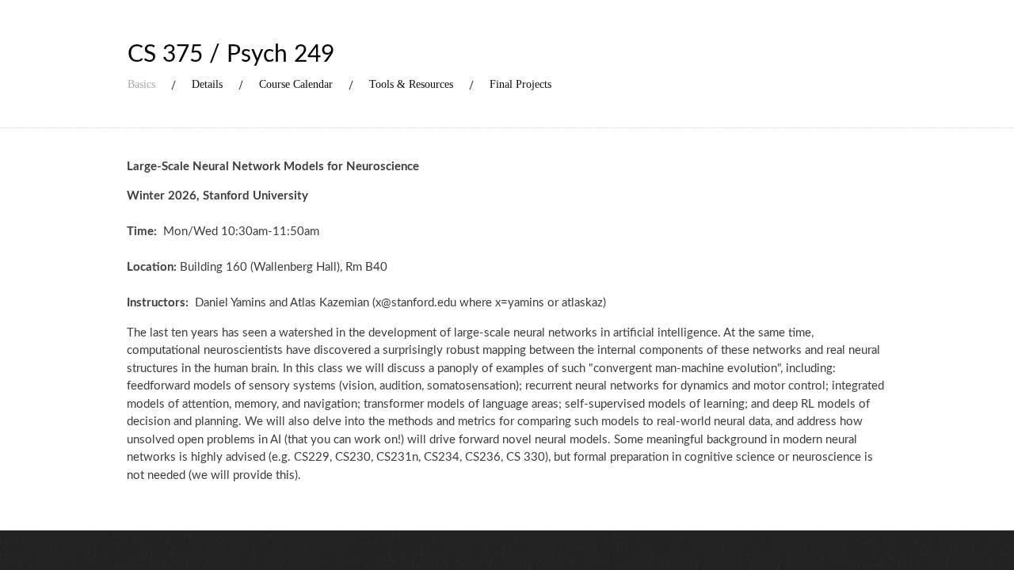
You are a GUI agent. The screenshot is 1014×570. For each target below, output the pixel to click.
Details (207, 84)
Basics (141, 84)
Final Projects (520, 84)
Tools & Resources (411, 84)
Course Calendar (296, 84)
